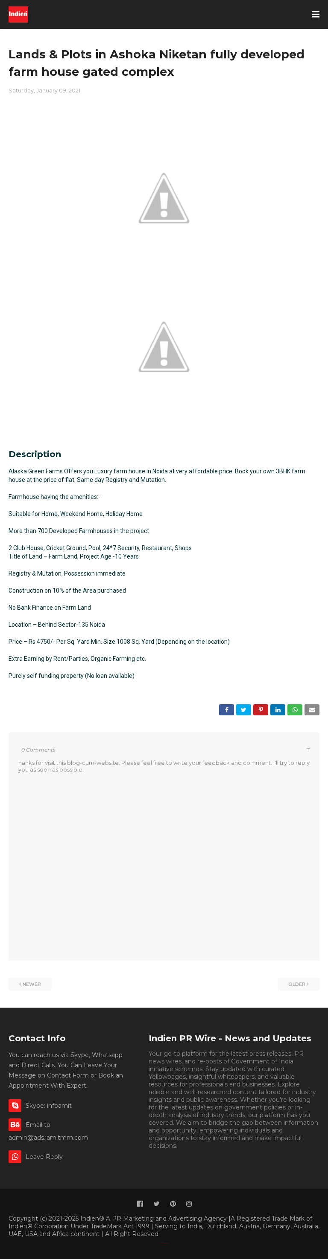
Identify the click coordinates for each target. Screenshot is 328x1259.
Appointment (258, 1146)
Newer (32, 984)
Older (296, 984)
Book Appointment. (206, 1146)
